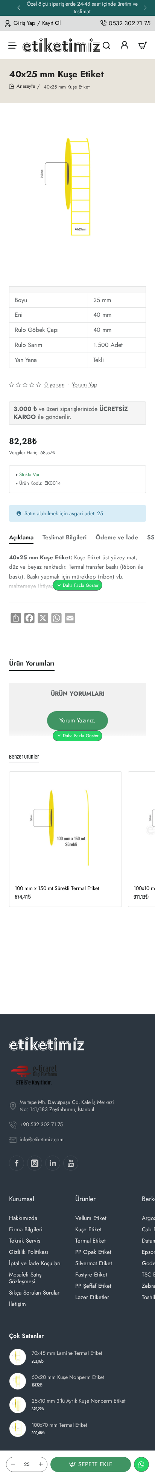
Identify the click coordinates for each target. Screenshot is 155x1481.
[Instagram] (34, 1163)
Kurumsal (21, 1199)
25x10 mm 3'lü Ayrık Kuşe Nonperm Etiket (78, 1401)
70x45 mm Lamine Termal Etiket (67, 1353)
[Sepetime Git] (142, 45)
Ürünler (85, 1199)
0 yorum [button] (54, 384)
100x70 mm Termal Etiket (59, 1425)
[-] (12, 1464)
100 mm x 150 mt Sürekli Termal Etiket (57, 888)
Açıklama (21, 538)
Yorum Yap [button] (84, 384)
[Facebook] (16, 1163)
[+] (40, 1464)
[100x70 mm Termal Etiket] (17, 1428)
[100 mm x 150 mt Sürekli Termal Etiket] (65, 828)
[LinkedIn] (52, 1163)
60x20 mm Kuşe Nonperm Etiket (68, 1377)
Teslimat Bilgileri (65, 538)
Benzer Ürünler (24, 757)
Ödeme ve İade (117, 538)
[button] (145, 7)
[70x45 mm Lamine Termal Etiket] (17, 1357)
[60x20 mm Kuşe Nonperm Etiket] (17, 1381)
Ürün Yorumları (32, 663)
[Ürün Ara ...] (106, 45)
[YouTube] (70, 1163)
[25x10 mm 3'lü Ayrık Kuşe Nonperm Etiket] (17, 1405)
